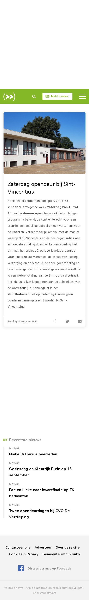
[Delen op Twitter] (67, 321)
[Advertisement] (44, 44)
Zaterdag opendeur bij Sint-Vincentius (42, 187)
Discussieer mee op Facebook (49, 569)
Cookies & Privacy (23, 554)
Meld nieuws (60, 96)
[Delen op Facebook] (55, 321)
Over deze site (67, 547)
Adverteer (43, 547)
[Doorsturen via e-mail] (79, 321)
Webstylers (48, 593)
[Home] (8, 96)
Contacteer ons (18, 547)
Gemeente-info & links (61, 554)
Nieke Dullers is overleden (33, 454)
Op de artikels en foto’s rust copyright (54, 588)
